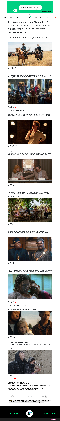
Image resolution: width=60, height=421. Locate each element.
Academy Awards (31, 400)
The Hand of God (17, 402)
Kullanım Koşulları (12, 413)
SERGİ (35, 17)
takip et (22, 390)
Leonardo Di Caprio (34, 401)
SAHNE (24, 17)
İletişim (17, 413)
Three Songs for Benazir (33, 402)
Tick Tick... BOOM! (41, 402)
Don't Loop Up (27, 401)
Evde (32, 396)
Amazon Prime (37, 400)
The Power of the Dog (25, 402)
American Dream (43, 400)
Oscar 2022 (46, 401)
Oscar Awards (12, 402)
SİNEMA (46, 17)
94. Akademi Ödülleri (17, 400)
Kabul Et (53, 419)
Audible (49, 400)
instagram (52, 414)
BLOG (5, 17)
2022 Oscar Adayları (24, 400)
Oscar (42, 401)
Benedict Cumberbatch (20, 401)
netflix (39, 401)
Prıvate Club (53, 17)
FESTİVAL (18, 17)
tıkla (15, 69)
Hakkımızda (6, 413)
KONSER (11, 17)
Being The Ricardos (13, 401)
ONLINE (41, 17)
